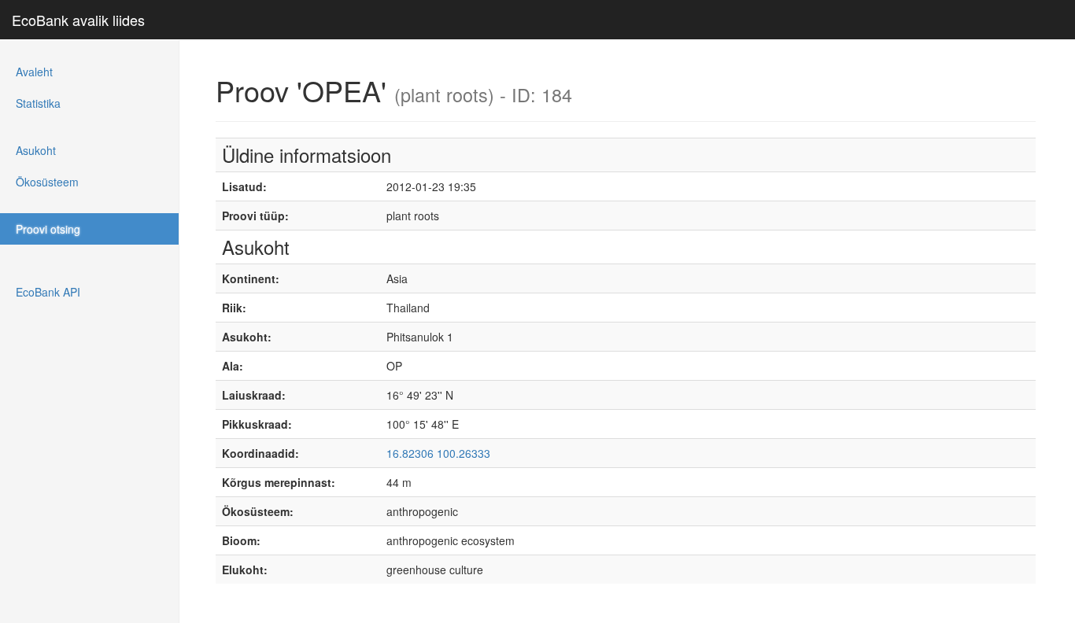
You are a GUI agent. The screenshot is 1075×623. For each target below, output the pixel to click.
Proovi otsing (48, 229)
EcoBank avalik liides (78, 19)
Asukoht (36, 150)
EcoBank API (48, 292)
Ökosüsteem (47, 182)
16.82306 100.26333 (438, 453)
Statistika (38, 103)
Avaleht (34, 71)
